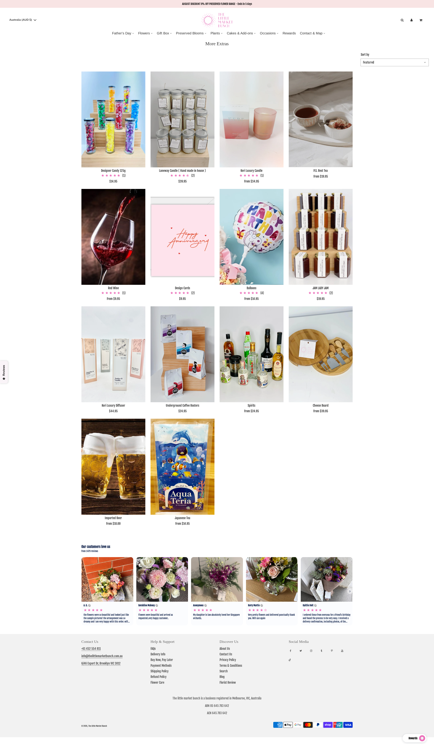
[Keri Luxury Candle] (252, 119)
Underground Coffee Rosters (182, 405)
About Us (225, 648)
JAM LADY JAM (321, 288)
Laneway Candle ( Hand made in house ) (182, 170)
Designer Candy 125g (113, 170)
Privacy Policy (228, 660)
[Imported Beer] (113, 467)
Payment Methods (161, 665)
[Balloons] (252, 237)
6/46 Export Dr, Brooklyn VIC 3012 (101, 663)
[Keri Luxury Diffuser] (113, 354)
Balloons (251, 288)
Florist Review (228, 682)
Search (224, 671)
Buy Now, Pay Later (162, 660)
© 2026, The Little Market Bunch (94, 726)
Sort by (365, 54)
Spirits (251, 405)
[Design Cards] (183, 237)
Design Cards (182, 288)
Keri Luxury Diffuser (113, 405)
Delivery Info (158, 654)
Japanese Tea (182, 518)
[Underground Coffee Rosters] (183, 354)
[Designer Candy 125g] (113, 119)
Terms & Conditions (231, 665)
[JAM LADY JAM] (321, 237)
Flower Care (157, 682)
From (251, 181)
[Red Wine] (113, 237)
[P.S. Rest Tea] (321, 119)
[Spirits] (252, 354)
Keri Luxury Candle (251, 170)
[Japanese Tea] (183, 467)
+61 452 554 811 (91, 648)
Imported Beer (113, 518)
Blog (222, 677)
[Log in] (411, 20)
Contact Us (226, 654)
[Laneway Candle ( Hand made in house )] (183, 119)
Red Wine (113, 288)
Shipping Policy (160, 671)
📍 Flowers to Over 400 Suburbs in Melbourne (217, 4)
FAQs (153, 648)
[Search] (402, 20)
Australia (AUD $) (21, 20)
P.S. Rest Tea (320, 170)
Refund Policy (158, 677)
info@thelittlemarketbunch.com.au (102, 656)
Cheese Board (321, 405)
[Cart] (421, 20)
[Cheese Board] (321, 354)
